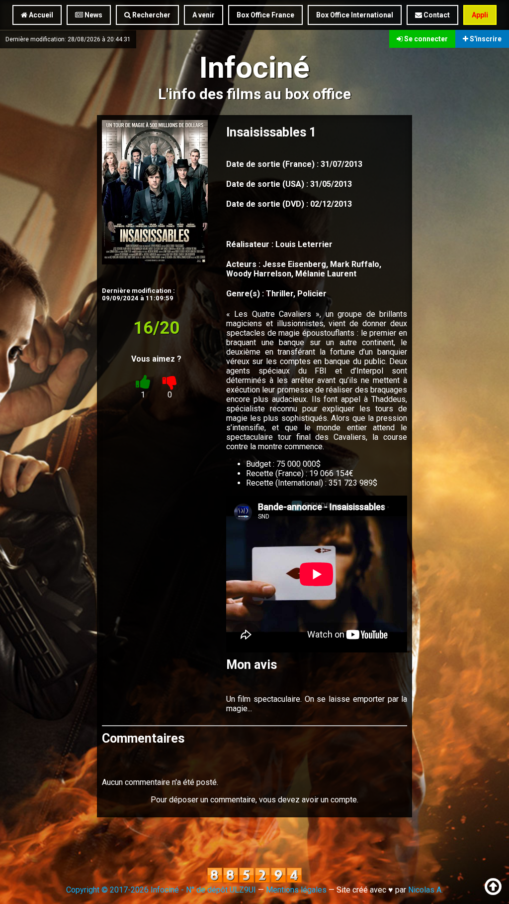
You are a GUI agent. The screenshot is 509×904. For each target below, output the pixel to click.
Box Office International (354, 15)
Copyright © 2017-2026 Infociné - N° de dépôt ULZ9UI (161, 890)
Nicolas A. (425, 890)
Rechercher (150, 15)
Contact (436, 15)
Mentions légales (296, 890)
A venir (203, 15)
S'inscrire (485, 39)
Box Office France (265, 15)
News (92, 15)
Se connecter (425, 39)
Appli (480, 15)
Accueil (40, 15)
